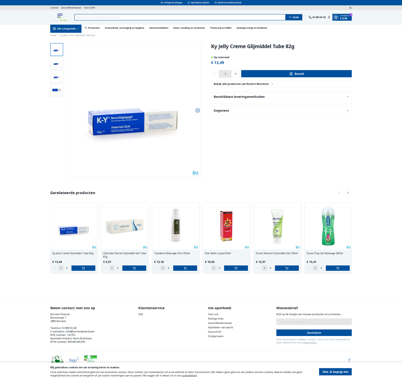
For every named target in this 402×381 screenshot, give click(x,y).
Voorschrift (89, 7)
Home (53, 35)
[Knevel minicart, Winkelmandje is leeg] (336, 17)
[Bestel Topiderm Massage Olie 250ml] (185, 268)
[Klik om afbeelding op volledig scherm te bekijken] (133, 110)
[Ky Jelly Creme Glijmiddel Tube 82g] (73, 226)
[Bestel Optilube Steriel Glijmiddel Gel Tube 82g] (134, 268)
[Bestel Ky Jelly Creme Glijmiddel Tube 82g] (83, 268)
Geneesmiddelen (158, 27)
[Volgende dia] (348, 192)
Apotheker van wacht (220, 327)
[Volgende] (197, 110)
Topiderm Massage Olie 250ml (172, 253)
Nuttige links (216, 318)
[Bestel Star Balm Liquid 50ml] (236, 268)
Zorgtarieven (215, 336)
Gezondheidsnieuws (71, 7)
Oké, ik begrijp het (335, 372)
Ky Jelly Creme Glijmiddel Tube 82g (72, 253)
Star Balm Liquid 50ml (218, 253)
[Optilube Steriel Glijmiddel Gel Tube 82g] (124, 226)
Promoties (94, 27)
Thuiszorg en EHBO (220, 27)
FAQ (140, 314)
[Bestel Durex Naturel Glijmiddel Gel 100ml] (287, 268)
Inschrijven (314, 332)
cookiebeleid (189, 375)
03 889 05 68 (69, 328)
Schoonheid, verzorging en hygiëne (124, 27)
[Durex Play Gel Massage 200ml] (328, 226)
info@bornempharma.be (79, 331)
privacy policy (309, 342)
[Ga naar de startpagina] (59, 17)
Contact (54, 7)
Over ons (213, 314)
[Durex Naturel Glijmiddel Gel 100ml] (277, 226)
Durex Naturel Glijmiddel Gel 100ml (277, 253)
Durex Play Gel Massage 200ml (325, 253)
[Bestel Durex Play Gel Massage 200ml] (338, 268)
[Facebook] (349, 360)
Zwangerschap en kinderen (251, 27)
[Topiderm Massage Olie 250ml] (175, 226)
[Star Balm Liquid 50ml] (226, 226)
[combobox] (180, 17)
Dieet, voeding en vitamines (189, 27)
